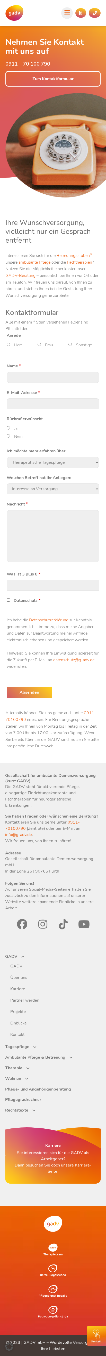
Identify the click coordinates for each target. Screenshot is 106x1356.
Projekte (18, 1012)
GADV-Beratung (20, 275)
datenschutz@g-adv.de (73, 660)
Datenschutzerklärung (48, 620)
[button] (9, 1346)
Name (14, 366)
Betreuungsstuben (74, 255)
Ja (15, 428)
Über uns (18, 977)
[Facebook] (22, 924)
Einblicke (18, 1023)
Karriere (17, 989)
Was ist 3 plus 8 (23, 574)
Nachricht (17, 504)
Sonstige (84, 345)
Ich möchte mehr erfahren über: (36, 451)
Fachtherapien (79, 262)
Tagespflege (17, 1047)
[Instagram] (43, 924)
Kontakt (17, 1034)
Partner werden (24, 1000)
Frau (49, 345)
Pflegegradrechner (23, 1099)
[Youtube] (84, 924)
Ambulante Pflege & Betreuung (35, 1057)
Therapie (13, 1068)
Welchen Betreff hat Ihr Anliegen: (39, 478)
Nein (18, 436)
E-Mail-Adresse (23, 393)
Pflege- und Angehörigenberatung (38, 1089)
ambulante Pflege (34, 262)
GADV (11, 956)
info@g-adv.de (18, 835)
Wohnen (13, 1078)
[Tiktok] (63, 924)
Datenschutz (27, 601)
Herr (18, 345)
